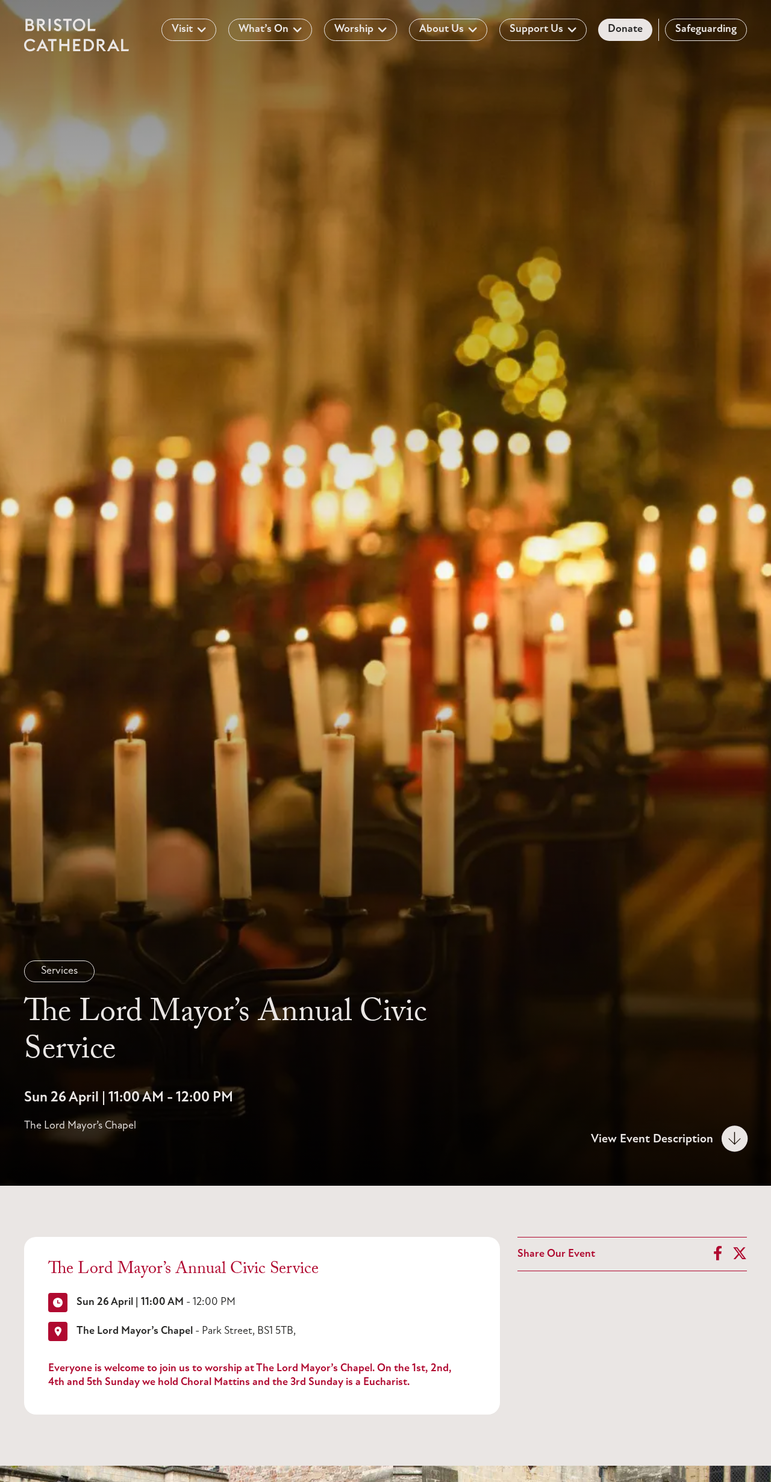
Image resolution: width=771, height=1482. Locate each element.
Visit (182, 29)
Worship (353, 29)
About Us (441, 29)
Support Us (536, 29)
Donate (625, 29)
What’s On (264, 29)
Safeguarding (706, 29)
